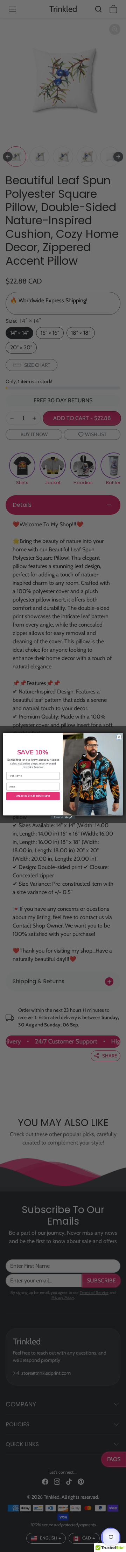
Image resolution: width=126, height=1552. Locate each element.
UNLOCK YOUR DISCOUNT (33, 796)
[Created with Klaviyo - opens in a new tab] (63, 817)
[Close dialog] (118, 736)
